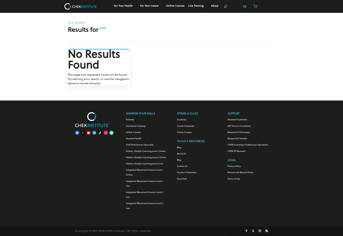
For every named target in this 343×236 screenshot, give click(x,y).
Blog (179, 147)
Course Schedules (185, 126)
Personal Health (133, 138)
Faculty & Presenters (187, 172)
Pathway (130, 120)
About (214, 6)
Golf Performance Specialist (139, 145)
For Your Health (123, 6)
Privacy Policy (234, 166)
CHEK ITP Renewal (236, 151)
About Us (181, 154)
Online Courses (175, 6)
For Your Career (149, 6)
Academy (181, 120)
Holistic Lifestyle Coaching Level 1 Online (146, 151)
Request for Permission (239, 132)
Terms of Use (234, 179)
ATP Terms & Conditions (239, 126)
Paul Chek (182, 179)
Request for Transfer (237, 138)
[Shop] (255, 6)
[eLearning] (244, 6)
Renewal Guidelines (237, 120)
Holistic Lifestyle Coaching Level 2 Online (146, 157)
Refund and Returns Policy (240, 172)
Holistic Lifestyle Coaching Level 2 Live (144, 164)
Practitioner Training (135, 126)
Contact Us (182, 166)
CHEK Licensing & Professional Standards (248, 145)
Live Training (196, 6)
